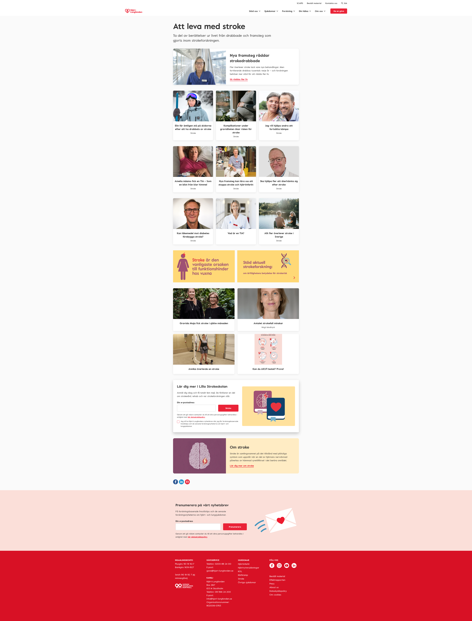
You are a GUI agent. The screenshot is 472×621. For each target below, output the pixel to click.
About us (274, 587)
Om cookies (275, 594)
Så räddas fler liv (239, 79)
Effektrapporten (277, 579)
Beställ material (314, 3)
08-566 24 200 (223, 591)
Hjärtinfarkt (244, 563)
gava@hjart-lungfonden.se (219, 570)
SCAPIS (300, 3)
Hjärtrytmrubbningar (248, 567)
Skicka (228, 408)
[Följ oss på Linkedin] (294, 565)
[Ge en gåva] (268, 266)
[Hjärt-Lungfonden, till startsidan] (133, 11)
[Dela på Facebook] (175, 481)
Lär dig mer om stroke (242, 465)
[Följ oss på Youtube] (286, 565)
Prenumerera (235, 526)
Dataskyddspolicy (278, 591)
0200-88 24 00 (223, 563)
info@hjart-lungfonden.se (219, 598)
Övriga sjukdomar (247, 582)
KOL (240, 571)
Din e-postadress (185, 402)
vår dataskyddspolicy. (196, 417)
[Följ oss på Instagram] (279, 565)
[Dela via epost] (187, 481)
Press (271, 583)
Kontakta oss (331, 3)
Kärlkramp (243, 575)
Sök (345, 3)
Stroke (241, 578)
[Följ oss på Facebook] (271, 565)
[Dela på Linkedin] (181, 481)
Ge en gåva (338, 11)
